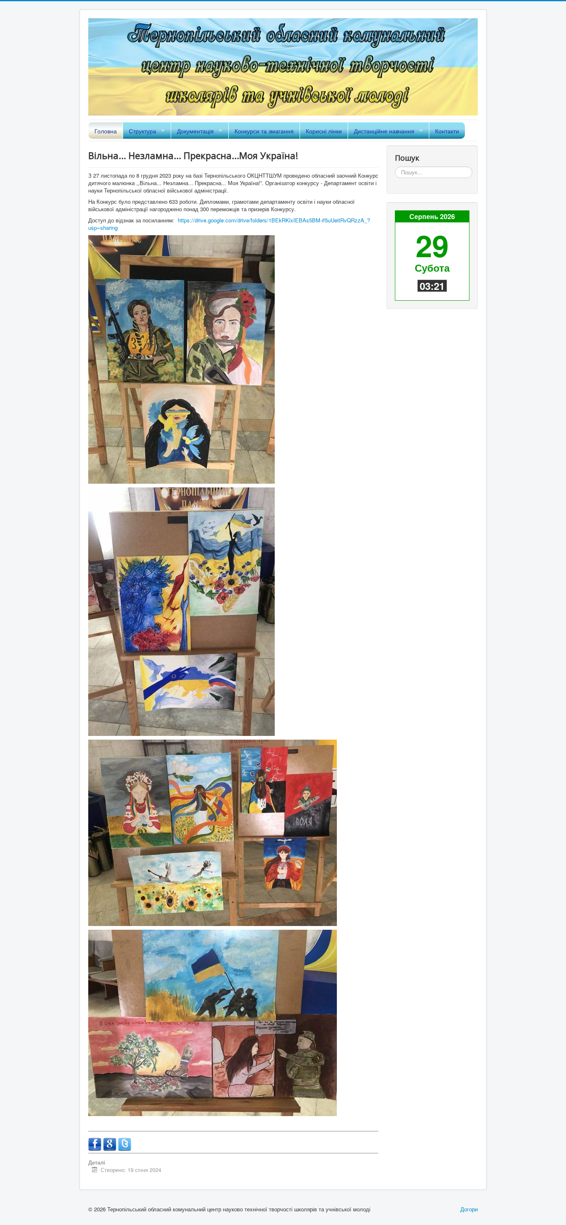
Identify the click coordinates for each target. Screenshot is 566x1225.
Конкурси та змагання (264, 131)
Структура (142, 131)
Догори (469, 1209)
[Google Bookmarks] (110, 1143)
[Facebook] (95, 1143)
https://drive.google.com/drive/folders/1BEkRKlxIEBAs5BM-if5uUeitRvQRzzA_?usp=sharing (229, 223)
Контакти (447, 131)
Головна (105, 131)
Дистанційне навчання (384, 131)
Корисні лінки (324, 131)
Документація (195, 131)
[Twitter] (124, 1143)
